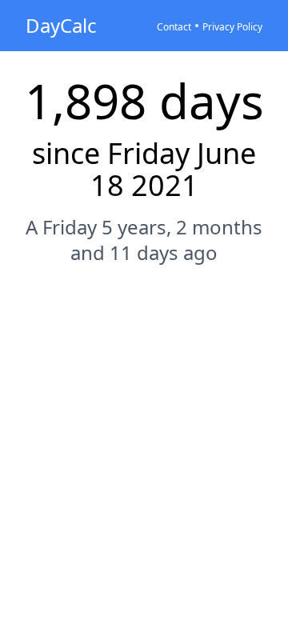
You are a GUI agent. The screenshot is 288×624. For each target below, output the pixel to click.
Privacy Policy (232, 27)
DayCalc (61, 25)
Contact (174, 27)
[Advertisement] (144, 435)
